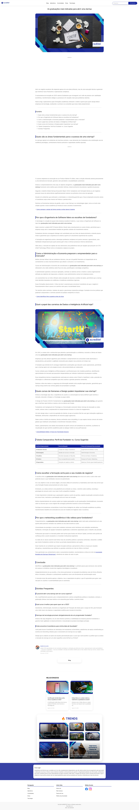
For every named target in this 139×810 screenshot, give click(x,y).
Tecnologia (72, 3)
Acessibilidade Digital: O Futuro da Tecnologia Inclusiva (52, 432)
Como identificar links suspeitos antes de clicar (50, 296)
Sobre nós (58, 788)
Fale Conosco (59, 790)
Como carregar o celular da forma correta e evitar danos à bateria (55, 209)
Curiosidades (60, 3)
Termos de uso (59, 793)
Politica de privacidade (61, 795)
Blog (47, 3)
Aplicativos (53, 3)
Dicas (66, 3)
